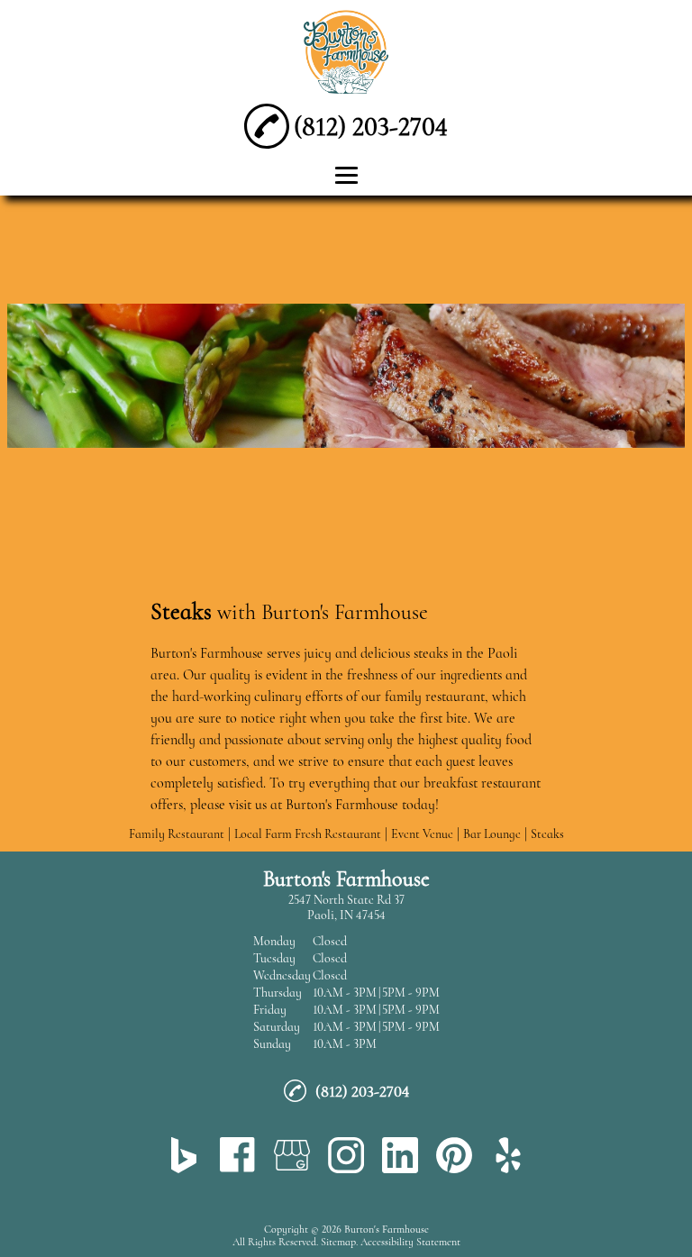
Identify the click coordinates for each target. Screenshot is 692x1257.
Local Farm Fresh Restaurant (307, 834)
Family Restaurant (176, 834)
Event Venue (422, 834)
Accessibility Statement (410, 1241)
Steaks (547, 834)
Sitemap (338, 1241)
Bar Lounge (492, 834)
